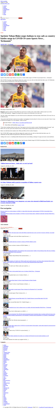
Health (4, 10)
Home (4, 7)
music (4, 381)
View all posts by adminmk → (7, 227)
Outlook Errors (6, 383)
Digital (4, 357)
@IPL (13, 122)
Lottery (4, 378)
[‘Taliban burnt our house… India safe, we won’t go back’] (12, 160)
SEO (4, 386)
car (4, 351)
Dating (4, 354)
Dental (4, 356)
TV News (5, 402)
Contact (5, 5)
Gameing (5, 368)
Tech (4, 13)
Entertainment (6, 9)
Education (5, 358)
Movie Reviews (6, 380)
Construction (6, 353)
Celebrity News (6, 352)
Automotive (5, 346)
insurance (5, 373)
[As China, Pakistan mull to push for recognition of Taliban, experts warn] (12, 179)
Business (5, 8)
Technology (5, 392)
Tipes (4, 394)
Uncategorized (6, 403)
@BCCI (17, 122)
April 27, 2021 (21, 125)
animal (4, 345)
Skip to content (4, 1)
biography (5, 348)
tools (4, 396)
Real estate (5, 385)
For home (5, 364)
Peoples (5, 384)
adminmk (11, 44)
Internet (5, 374)
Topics (4, 397)
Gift (4, 370)
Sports (4, 12)
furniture (5, 365)
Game (4, 367)
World (4, 14)
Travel (4, 400)
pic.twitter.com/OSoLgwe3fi (26, 122)
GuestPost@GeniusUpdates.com (46, 407)
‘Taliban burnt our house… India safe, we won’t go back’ (17, 163)
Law (4, 376)
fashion (4, 360)
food (4, 363)
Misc (4, 379)
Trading (5, 398)
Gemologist (5, 369)
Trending (5, 401)
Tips (4, 395)
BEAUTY (5, 347)
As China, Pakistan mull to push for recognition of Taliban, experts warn (21, 182)
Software (5, 389)
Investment (5, 375)
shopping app (6, 387)
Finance (5, 362)
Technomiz (30, 407)
